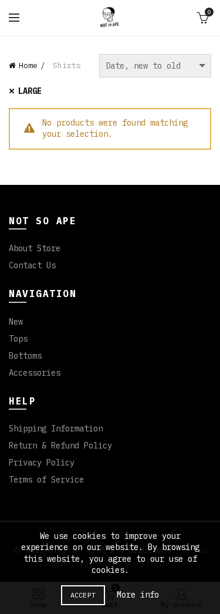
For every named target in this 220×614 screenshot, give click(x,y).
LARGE (30, 91)
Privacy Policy (42, 462)
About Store (34, 248)
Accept (83, 595)
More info (138, 594)
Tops (18, 338)
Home (28, 65)
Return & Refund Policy (60, 445)
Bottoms (25, 355)
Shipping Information (56, 428)
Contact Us (32, 265)
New (16, 321)
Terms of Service (46, 479)
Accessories (34, 372)
